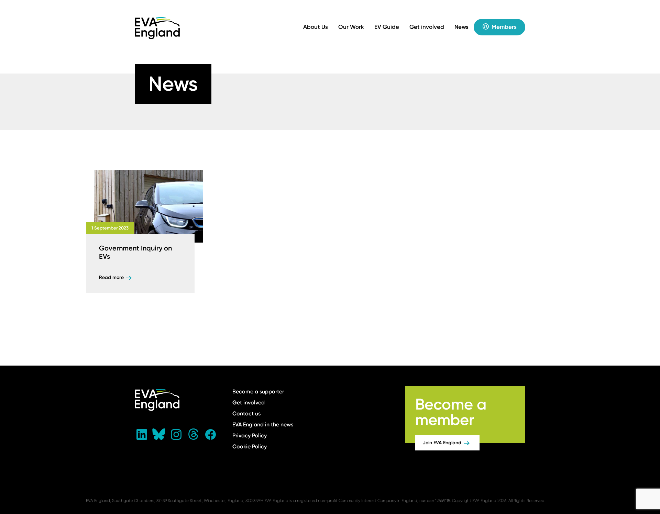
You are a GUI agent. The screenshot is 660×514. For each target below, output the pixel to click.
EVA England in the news (262, 424)
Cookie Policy (249, 446)
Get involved (426, 26)
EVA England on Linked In (141, 434)
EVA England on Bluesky (159, 434)
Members (504, 26)
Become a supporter (258, 391)
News (461, 26)
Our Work (351, 26)
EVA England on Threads (193, 434)
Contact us (246, 413)
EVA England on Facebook (210, 434)
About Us (315, 26)
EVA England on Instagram (176, 434)
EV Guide (386, 26)
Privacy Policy (249, 435)
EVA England (157, 28)
